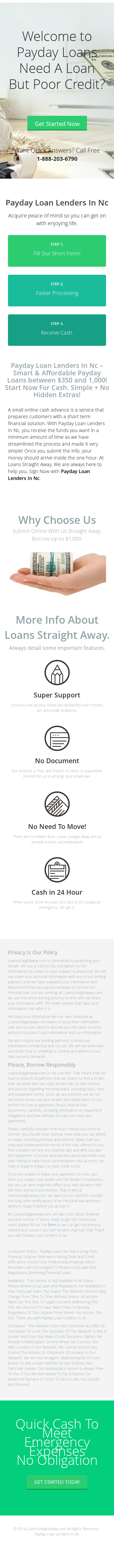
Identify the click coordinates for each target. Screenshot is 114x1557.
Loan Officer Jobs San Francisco (20, 1549)
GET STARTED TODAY (57, 1482)
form (52, 1224)
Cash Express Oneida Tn (47, 1552)
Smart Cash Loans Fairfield (75, 1552)
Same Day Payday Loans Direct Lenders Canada (63, 1549)
